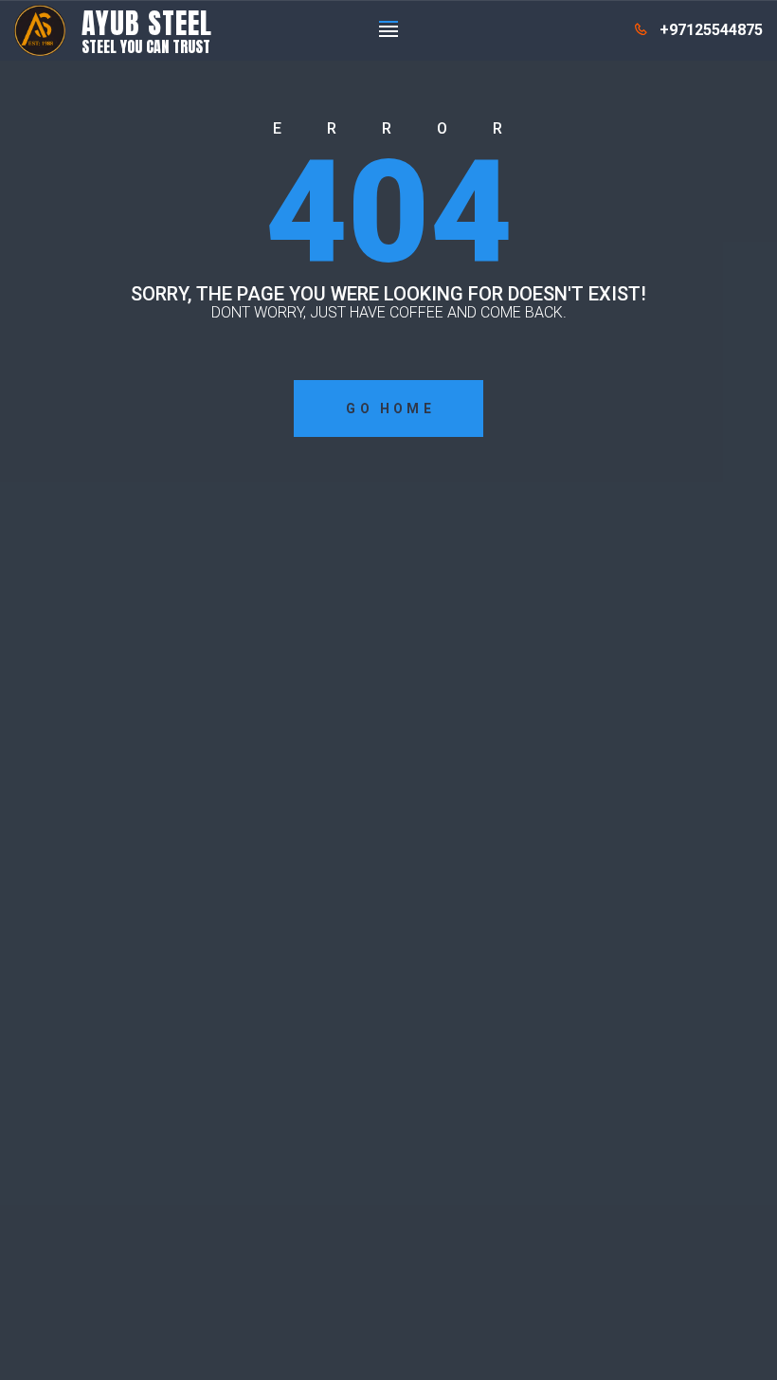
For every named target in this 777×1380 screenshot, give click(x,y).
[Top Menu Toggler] (388, 30)
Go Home (390, 408)
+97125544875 (711, 30)
